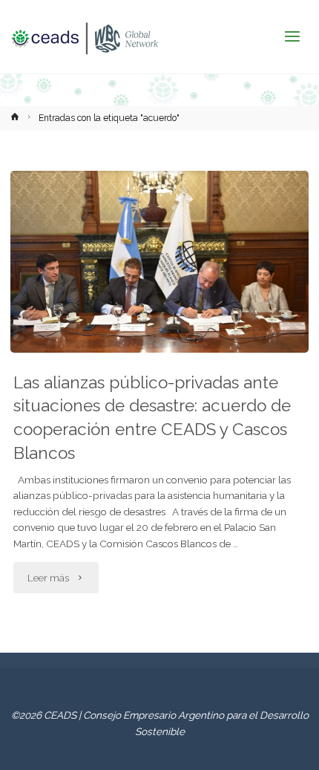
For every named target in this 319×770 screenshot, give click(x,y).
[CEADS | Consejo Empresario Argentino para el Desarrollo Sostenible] (84, 37)
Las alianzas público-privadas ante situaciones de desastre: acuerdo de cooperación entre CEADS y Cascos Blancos (152, 418)
